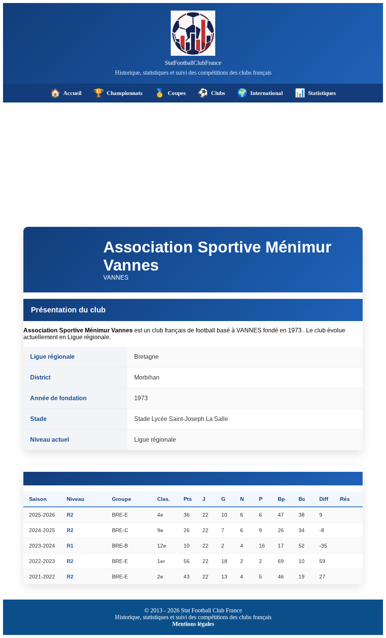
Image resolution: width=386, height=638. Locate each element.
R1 (70, 546)
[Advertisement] (193, 159)
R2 (70, 515)
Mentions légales (193, 624)
